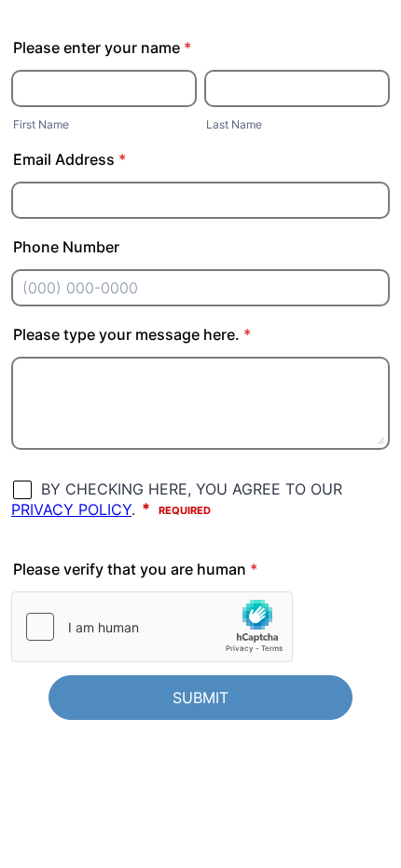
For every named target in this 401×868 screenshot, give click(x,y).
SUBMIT (200, 697)
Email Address (69, 159)
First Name (41, 124)
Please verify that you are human (135, 569)
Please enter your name (102, 47)
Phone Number (66, 246)
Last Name (234, 124)
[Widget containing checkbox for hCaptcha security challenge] (152, 626)
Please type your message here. (132, 334)
